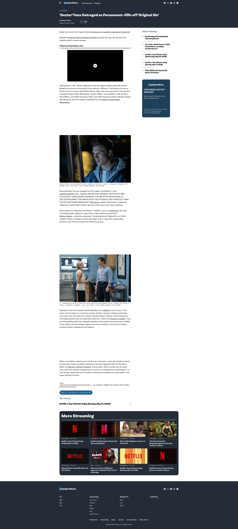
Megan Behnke (66, 20)
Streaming (63, 10)
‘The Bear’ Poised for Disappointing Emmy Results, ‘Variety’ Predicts (160, 443)
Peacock (92, 503)
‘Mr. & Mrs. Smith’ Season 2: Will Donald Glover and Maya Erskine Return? (157, 46)
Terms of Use (156, 111)
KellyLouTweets (66, 216)
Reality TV (124, 497)
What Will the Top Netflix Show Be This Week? (74, 469)
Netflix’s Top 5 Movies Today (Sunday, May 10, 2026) (131, 469)
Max (91, 506)
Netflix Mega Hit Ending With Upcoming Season (156, 37)
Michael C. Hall (91, 385)
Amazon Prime (94, 514)
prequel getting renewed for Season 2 (84, 37)
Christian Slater (65, 385)
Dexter (83, 385)
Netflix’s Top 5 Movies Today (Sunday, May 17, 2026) (156, 63)
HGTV (122, 506)
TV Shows (152, 465)
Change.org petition (117, 318)
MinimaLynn (95, 202)
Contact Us (94, 520)
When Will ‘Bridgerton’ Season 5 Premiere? (132, 442)
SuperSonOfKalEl (67, 193)
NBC (61, 503)
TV (61, 497)
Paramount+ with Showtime (111, 385)
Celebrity (97, 3)
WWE (92, 465)
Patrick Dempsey (124, 385)
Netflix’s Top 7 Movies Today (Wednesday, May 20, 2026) (156, 55)
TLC (121, 503)
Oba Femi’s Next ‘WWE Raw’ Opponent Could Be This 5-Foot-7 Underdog (104, 470)
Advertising (104, 520)
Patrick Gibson (64, 386)
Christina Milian (75, 385)
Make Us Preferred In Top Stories (75, 392)
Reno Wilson (72, 386)
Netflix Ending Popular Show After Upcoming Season (104, 442)
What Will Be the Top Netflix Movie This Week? (156, 71)
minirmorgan (113, 210)
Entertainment (87, 3)
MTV (121, 500)
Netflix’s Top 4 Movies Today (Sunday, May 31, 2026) (85, 403)
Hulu (91, 511)
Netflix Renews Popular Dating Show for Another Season (161, 469)
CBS (61, 506)
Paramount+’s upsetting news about (111, 32)
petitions (106, 310)
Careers (121, 520)
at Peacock (80, 366)
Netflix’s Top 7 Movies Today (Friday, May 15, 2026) (72, 442)
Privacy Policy (156, 112)
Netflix (92, 508)
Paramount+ (99, 385)
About (113, 520)
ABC (61, 500)
